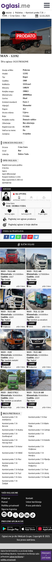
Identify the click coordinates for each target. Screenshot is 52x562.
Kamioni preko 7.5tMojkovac (36, 448)
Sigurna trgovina (9, 509)
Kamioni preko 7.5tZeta (12, 477)
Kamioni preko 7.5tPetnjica (36, 454)
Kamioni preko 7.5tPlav (11, 459)
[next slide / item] (49, 36)
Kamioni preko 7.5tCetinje (39, 430)
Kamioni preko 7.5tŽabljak (9, 482)
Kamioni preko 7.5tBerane (9, 425)
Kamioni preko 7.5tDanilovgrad (9, 435)
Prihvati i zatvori (46, 555)
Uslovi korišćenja (33, 502)
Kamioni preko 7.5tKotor (12, 447)
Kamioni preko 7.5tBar (37, 417)
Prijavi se (5, 498)
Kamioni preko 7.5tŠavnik (38, 477)
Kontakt (29, 498)
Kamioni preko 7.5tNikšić (12, 453)
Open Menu (47, 5)
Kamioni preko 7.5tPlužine (9, 464)
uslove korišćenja (16, 557)
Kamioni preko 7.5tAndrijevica (9, 418)
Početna (19, 13)
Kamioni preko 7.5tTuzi (11, 473)
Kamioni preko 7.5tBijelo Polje (38, 425)
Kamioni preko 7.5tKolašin (39, 440)
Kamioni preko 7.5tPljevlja (39, 459)
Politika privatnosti (10, 506)
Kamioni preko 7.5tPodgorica (36, 464)
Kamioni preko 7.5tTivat (38, 470)
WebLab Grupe (25, 536)
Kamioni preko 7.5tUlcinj (38, 473)
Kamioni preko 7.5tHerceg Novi (9, 441)
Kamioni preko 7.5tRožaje (12, 470)
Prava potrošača (33, 506)
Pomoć (4, 502)
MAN (4, 16)
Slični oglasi (27, 244)
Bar (24, 16)
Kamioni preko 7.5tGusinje (36, 435)
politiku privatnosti (8, 560)
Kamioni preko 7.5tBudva (12, 430)
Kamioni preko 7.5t (34, 13)
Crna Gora (15, 16)
